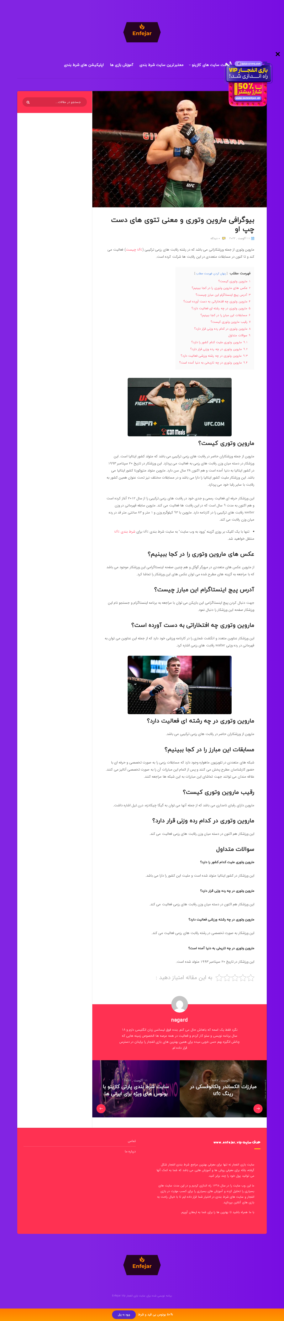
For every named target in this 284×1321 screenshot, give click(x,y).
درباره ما (130, 1151)
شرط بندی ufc (124, 531)
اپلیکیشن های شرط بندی (84, 65)
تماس (132, 1141)
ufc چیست (134, 249)
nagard (179, 1020)
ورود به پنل (124, 1315)
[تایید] (29, 102)
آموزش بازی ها (121, 65)
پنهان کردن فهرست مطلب (211, 273)
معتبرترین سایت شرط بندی (162, 65)
